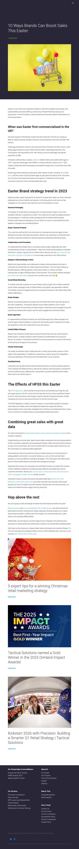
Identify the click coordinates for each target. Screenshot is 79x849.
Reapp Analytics (14, 508)
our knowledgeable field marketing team (37, 508)
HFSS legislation (17, 391)
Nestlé (62, 173)
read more (12, 597)
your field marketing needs (17, 275)
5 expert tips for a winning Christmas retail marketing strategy (38, 588)
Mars (10, 175)
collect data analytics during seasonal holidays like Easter (46, 433)
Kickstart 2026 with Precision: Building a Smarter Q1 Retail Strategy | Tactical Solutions (39, 738)
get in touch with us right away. (26, 534)
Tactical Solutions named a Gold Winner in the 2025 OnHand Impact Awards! (36, 657)
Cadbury (36, 160)
